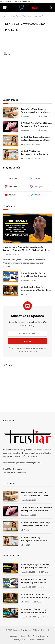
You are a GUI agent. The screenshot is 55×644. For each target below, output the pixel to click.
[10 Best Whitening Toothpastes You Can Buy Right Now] (10, 154)
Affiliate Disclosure (40, 636)
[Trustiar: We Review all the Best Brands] (27, 7)
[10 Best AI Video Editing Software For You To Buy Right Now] (10, 613)
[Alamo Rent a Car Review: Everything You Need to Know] (10, 276)
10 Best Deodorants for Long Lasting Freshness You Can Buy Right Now (35, 140)
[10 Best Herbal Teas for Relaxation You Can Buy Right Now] (10, 290)
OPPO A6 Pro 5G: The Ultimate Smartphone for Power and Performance (36, 126)
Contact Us (25, 636)
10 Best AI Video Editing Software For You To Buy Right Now (33, 612)
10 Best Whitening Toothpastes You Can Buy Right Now (34, 154)
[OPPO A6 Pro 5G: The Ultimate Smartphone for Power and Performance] (10, 126)
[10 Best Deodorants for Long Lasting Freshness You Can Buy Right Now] (10, 140)
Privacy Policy (24, 351)
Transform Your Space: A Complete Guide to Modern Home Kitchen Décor (35, 112)
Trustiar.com (26, 630)
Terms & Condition (36, 639)
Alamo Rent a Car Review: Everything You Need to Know (34, 276)
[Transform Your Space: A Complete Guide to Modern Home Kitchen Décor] (10, 112)
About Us (13, 636)
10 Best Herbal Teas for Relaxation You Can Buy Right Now (36, 290)
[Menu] (4, 7)
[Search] (50, 7)
